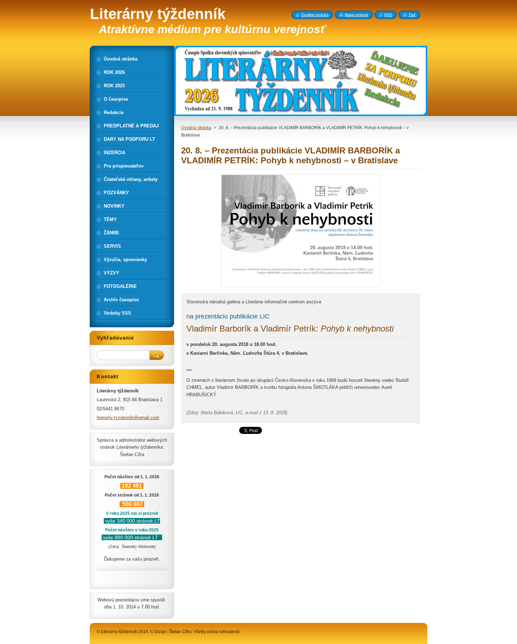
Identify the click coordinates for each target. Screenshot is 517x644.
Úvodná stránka (196, 128)
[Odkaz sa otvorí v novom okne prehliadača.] (300, 287)
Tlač (412, 15)
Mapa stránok (356, 15)
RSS (388, 15)
